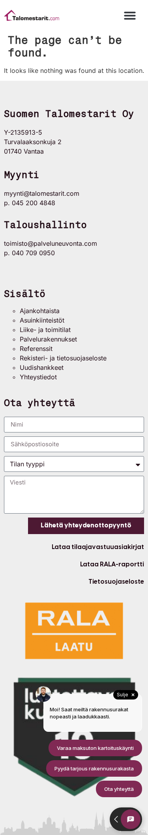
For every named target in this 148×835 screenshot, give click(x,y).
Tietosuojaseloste (116, 581)
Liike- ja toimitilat (45, 330)
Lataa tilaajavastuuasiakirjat (98, 547)
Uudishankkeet (42, 367)
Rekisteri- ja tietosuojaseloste (63, 358)
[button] (129, 15)
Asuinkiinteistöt (42, 320)
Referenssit (36, 349)
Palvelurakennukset (48, 339)
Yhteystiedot (38, 377)
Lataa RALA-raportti (112, 564)
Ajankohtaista (40, 311)
